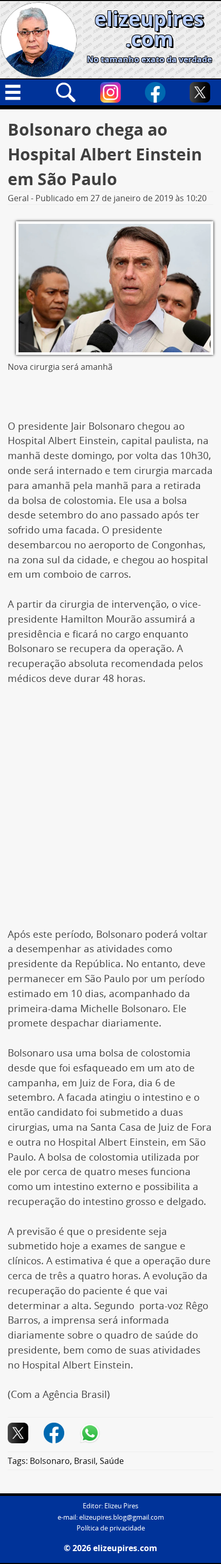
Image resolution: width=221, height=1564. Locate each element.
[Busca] (66, 92)
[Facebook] (155, 92)
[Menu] (21, 92)
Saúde (112, 1461)
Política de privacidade (111, 1528)
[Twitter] (200, 92)
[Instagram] (110, 92)
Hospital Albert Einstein (76, 1365)
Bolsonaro (50, 1461)
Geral (18, 198)
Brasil (85, 1461)
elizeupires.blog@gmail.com (121, 1517)
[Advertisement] (110, 812)
